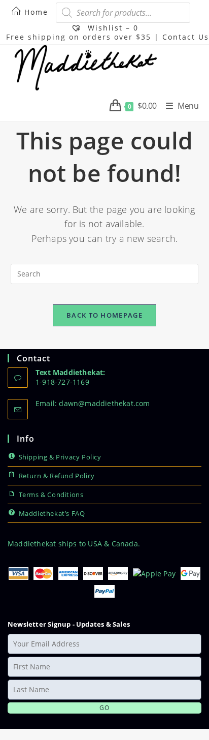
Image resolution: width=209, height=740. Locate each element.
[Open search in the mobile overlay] (123, 13)
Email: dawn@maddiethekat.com (93, 403)
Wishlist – (111, 28)
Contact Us (185, 37)
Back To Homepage (104, 315)
